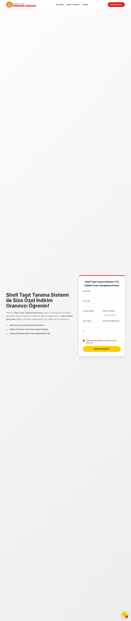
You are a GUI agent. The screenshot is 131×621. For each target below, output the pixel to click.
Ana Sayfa (60, 5)
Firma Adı (86, 301)
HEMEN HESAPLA (102, 349)
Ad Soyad (86, 291)
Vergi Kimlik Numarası (111, 321)
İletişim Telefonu (109, 311)
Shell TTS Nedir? (73, 5)
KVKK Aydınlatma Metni (94, 340)
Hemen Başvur (116, 4)
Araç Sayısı (87, 321)
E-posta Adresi (88, 311)
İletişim (85, 5)
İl (83, 331)
